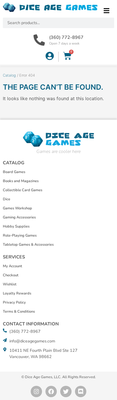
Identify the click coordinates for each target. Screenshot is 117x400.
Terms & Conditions (19, 311)
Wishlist (9, 284)
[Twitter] (66, 391)
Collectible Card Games (22, 190)
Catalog (9, 75)
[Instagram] (36, 391)
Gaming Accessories (19, 217)
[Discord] (80, 391)
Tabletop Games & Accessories (28, 244)
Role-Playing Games (20, 235)
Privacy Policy (14, 302)
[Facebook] (51, 391)
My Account (12, 266)
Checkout (10, 275)
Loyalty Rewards (17, 293)
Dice (6, 199)
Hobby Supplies (16, 226)
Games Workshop (17, 208)
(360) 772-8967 (66, 37)
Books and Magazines (21, 181)
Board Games (14, 171)
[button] (106, 11)
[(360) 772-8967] (39, 40)
